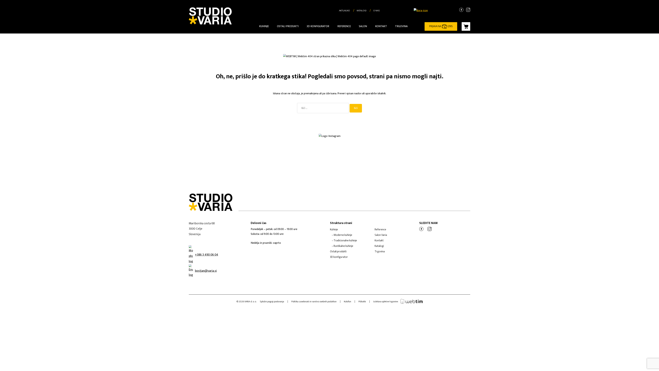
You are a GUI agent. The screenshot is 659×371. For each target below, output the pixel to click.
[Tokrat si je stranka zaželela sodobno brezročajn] (535, 142)
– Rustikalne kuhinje (342, 246)
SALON (363, 26)
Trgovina (380, 251)
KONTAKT (381, 26)
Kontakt (379, 240)
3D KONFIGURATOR (318, 26)
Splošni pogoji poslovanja (272, 301)
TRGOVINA (401, 26)
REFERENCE (344, 26)
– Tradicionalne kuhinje (344, 240)
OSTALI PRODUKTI (288, 26)
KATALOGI (361, 11)
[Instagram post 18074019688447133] (371, 140)
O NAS (376, 11)
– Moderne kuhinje (342, 235)
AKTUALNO (344, 11)
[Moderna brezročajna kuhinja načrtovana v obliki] (41, 142)
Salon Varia (381, 235)
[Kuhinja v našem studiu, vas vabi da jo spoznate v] (41, 145)
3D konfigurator (339, 257)
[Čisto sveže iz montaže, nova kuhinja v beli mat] (206, 145)
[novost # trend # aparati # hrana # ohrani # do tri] (371, 142)
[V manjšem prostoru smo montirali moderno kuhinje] (123, 142)
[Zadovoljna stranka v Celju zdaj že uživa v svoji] (206, 140)
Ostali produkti (338, 251)
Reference (380, 229)
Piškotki (362, 301)
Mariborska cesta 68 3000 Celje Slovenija (202, 229)
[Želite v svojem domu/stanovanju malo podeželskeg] (123, 145)
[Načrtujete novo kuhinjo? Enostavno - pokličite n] (535, 140)
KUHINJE (264, 26)
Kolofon (347, 301)
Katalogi (379, 246)
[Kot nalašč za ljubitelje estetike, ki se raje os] (288, 140)
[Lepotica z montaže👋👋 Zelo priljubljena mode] (453, 142)
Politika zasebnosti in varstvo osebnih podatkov (314, 301)
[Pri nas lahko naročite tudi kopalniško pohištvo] (618, 142)
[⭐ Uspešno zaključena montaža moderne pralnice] (41, 140)
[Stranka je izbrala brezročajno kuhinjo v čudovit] (206, 142)
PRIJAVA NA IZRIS (441, 26)
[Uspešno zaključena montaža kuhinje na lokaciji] (123, 140)
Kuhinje (334, 229)
